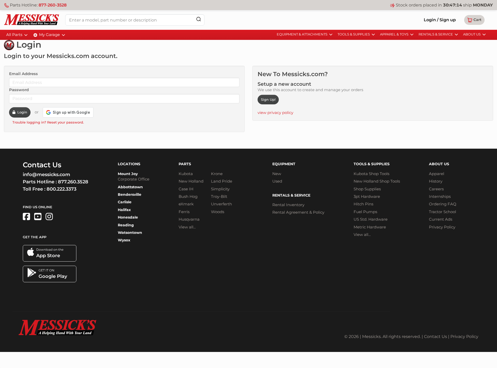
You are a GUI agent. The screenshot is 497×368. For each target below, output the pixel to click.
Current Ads (440, 219)
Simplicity (220, 188)
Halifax (124, 209)
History (435, 181)
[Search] (198, 19)
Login (21, 112)
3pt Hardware (367, 196)
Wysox (124, 240)
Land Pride (221, 181)
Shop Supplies (367, 188)
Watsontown (130, 232)
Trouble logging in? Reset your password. (48, 122)
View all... (187, 227)
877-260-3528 (53, 5)
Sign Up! (268, 99)
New (276, 173)
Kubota (186, 173)
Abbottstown (130, 187)
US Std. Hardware (371, 219)
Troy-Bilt (219, 196)
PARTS (185, 164)
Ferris (184, 211)
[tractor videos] (37, 217)
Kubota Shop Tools (371, 173)
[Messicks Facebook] (26, 217)
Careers (436, 188)
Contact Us (435, 336)
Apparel (436, 173)
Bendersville (129, 194)
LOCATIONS (129, 164)
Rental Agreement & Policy (298, 212)
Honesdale (128, 217)
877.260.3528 (73, 182)
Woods (217, 211)
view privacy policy (275, 112)
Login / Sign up (440, 19)
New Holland (191, 181)
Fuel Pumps (365, 211)
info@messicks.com (46, 174)
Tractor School (442, 211)
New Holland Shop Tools (377, 181)
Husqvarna (189, 219)
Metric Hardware (370, 227)
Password (19, 89)
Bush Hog (188, 196)
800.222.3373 (61, 189)
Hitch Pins (363, 203)
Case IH (186, 188)
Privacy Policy (442, 227)
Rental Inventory (288, 204)
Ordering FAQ (442, 203)
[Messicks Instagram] (49, 217)
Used (277, 181)
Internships (440, 196)
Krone (217, 173)
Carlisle (124, 202)
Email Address (23, 73)
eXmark (186, 203)
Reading (126, 225)
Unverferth (221, 203)
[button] (474, 20)
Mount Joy (128, 173)
